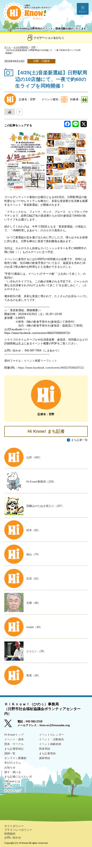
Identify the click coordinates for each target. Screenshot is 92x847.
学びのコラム (12, 762)
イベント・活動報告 (51, 739)
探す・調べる (12, 772)
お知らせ (9, 767)
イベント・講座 (14, 739)
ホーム (7, 47)
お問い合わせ (12, 837)
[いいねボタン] (9, 112)
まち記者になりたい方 (18, 776)
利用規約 (9, 833)
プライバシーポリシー (18, 829)
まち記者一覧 (79, 439)
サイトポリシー (14, 826)
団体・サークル (14, 744)
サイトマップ (12, 790)
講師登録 (44, 758)
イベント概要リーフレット (40, 360)
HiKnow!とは (12, 781)
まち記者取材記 (20, 47)
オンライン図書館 (15, 758)
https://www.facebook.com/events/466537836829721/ (51, 367)
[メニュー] (83, 9)
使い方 (8, 786)
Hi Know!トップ (14, 734)
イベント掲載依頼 (50, 744)
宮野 (33, 47)
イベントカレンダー (51, 734)
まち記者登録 (47, 753)
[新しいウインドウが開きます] (10, 725)
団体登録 (44, 748)
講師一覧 (9, 753)
